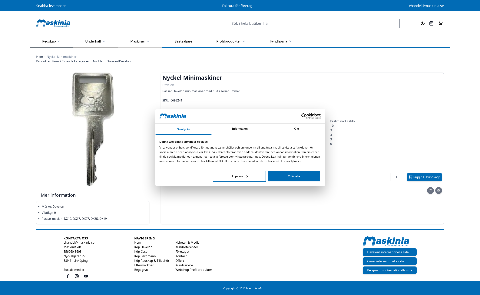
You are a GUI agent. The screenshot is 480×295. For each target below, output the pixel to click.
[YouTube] (86, 276)
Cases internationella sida (385, 261)
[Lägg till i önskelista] (430, 190)
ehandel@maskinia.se (426, 5)
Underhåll (93, 41)
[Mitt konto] (423, 23)
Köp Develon (143, 247)
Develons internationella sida (388, 252)
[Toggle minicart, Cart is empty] (441, 23)
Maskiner (137, 41)
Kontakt (181, 256)
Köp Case (140, 251)
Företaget (182, 251)
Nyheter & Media (187, 242)
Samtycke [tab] (183, 129)
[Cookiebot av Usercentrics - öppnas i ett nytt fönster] (304, 116)
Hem (137, 242)
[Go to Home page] (53, 23)
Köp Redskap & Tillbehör (151, 261)
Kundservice (184, 265)
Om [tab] (296, 128)
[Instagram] (77, 276)
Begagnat (141, 270)
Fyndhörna (278, 41)
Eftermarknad (144, 265)
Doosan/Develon (119, 61)
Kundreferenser (186, 247)
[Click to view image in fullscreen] (92, 129)
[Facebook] (68, 276)
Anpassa (237, 176)
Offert (179, 261)
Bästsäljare (183, 41)
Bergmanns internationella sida (389, 270)
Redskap (49, 41)
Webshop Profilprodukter (193, 270)
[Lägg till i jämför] (438, 190)
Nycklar (98, 61)
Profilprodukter (228, 41)
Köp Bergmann (145, 256)
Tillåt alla (294, 176)
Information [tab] (240, 128)
